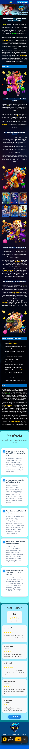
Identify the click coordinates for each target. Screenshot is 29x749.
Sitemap (24, 734)
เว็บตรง (14, 734)
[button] (2, 2)
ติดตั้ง (18, 739)
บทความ (9, 734)
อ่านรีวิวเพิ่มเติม (14, 717)
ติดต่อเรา (19, 734)
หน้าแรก (5, 734)
